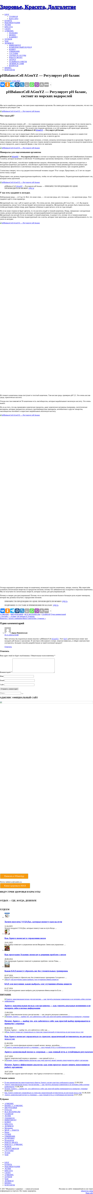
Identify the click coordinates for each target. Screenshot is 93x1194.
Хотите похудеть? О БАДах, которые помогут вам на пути (33, 922)
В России (8, 1110)
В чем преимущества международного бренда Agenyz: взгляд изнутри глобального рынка (39, 1082)
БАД (65, 639)
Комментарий (6, 672)
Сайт (2, 685)
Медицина (9, 1128)
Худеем (7, 1153)
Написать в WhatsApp (14, 876)
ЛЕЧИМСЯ (9, 43)
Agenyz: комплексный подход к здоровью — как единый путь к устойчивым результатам (49, 1052)
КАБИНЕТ (13, 37)
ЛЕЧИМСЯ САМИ (16, 64)
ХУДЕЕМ (8, 39)
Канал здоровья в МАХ (15, 885)
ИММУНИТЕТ (15, 45)
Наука (7, 1132)
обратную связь (87, 1191)
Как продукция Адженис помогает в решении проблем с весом (35, 954)
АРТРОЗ (12, 59)
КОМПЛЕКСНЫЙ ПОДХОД (20, 47)
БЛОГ (7, 14)
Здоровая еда (10, 1118)
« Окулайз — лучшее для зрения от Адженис (17, 616)
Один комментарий (58, 614)
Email (2, 680)
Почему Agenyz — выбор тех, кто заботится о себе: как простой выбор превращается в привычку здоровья (46, 1089)
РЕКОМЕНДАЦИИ (12, 23)
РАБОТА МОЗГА (15, 57)
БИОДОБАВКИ (17, 614)
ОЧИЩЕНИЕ (14, 51)
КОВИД (12, 49)
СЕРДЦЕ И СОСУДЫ (17, 55)
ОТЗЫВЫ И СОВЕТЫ (18, 62)
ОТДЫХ (8, 1134)
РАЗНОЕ (8, 1146)
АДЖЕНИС (9, 31)
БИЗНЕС (12, 35)
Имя (1, 676)
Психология (9, 1140)
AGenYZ (39, 130)
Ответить (8, 647)
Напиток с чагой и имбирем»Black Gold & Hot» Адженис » (23, 618)
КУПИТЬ (8, 21)
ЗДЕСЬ (31, 188)
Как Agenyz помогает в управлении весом (25, 938)
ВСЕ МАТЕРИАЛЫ (32, 614)
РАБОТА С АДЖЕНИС (14, 1144)
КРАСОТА (9, 27)
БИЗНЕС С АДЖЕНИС (14, 1106)
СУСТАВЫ (13, 53)
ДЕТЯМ (8, 25)
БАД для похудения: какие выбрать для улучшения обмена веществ (38, 984)
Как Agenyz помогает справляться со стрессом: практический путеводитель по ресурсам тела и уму (43, 1093)
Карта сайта (13, 19)
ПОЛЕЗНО (13, 33)
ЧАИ (6, 41)
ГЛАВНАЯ (13, 17)
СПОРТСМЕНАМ (12, 1149)
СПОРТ (8, 29)
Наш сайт (89, 1193)
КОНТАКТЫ (10, 70)
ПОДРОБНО (10, 1138)
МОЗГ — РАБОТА (12, 1130)
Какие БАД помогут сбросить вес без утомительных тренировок (36, 971)
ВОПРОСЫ (13, 66)
